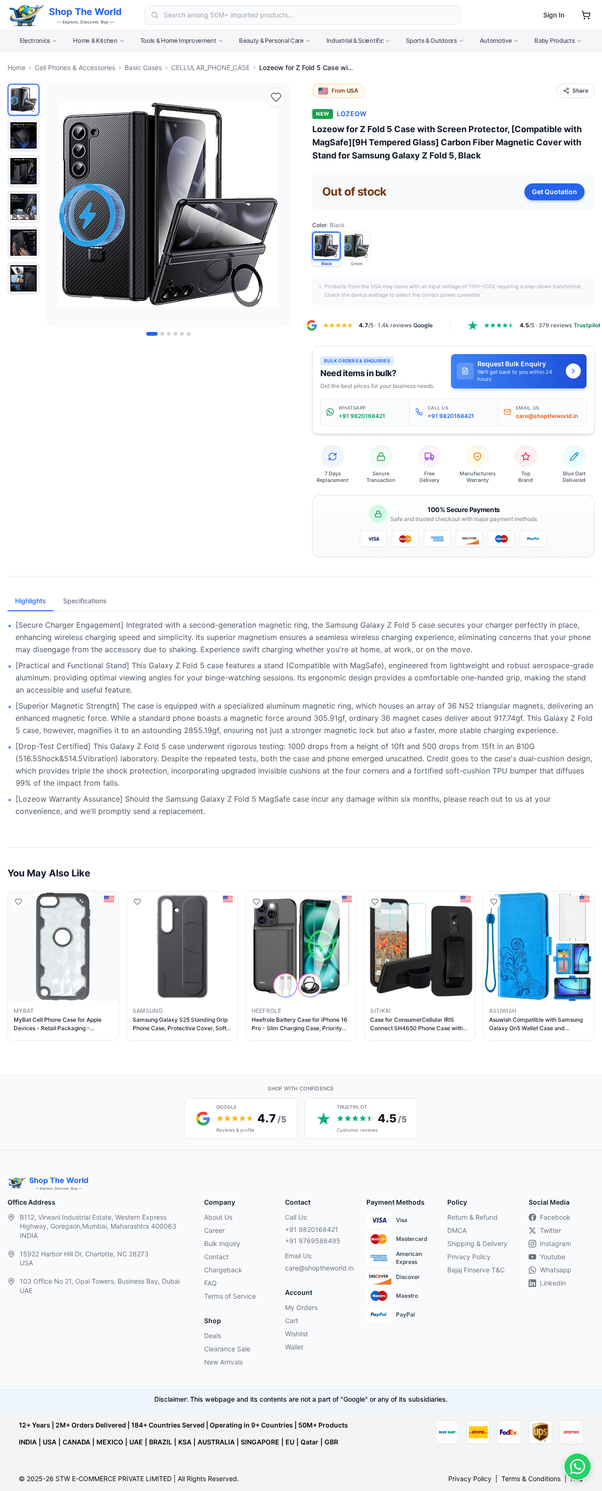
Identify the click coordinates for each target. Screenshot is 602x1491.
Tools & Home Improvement (178, 40)
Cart (291, 1321)
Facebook (555, 1217)
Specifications (85, 601)
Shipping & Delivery (477, 1243)
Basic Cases (143, 67)
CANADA (76, 1442)
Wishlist (296, 1334)
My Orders (301, 1307)
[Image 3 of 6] (169, 334)
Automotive (496, 40)
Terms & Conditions (531, 1479)
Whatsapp (555, 1270)
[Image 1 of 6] (152, 334)
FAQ (210, 1283)
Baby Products (554, 40)
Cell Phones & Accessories (75, 67)
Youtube (552, 1257)
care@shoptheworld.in (318, 1268)
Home (16, 67)
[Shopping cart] (586, 15)
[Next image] (277, 205)
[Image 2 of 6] (162, 334)
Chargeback (223, 1270)
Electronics (35, 40)
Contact (216, 1257)
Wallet (294, 1347)
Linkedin (553, 1283)
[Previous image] (59, 205)
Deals (212, 1336)
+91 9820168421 (311, 1229)
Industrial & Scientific (355, 40)
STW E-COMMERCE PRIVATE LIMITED (113, 1479)
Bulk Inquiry (222, 1243)
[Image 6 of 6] (188, 334)
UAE (136, 1442)
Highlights (30, 601)
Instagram (555, 1243)
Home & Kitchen (95, 40)
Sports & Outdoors (431, 40)
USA (49, 1442)
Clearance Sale (227, 1349)
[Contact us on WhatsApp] (577, 1466)
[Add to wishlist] (276, 97)
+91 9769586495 (313, 1241)
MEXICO (109, 1442)
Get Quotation (554, 192)
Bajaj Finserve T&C (476, 1270)
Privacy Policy (469, 1257)
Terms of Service (230, 1296)
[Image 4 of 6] (175, 334)
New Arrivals (223, 1362)
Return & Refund (472, 1217)
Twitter (550, 1230)
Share (580, 90)
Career (214, 1230)
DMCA (457, 1230)
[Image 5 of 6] (182, 334)
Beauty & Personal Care (271, 40)
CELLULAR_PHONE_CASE (210, 67)
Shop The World (85, 11)
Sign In (553, 15)
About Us (218, 1217)
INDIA (28, 1442)
